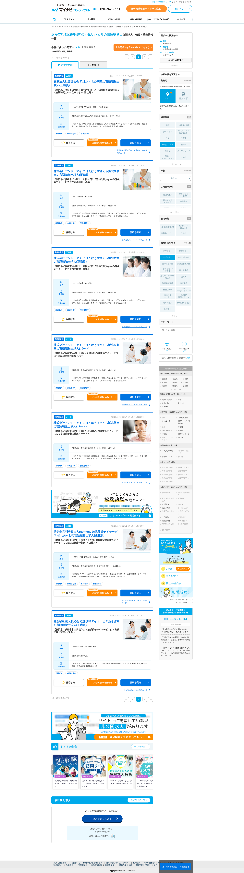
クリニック (167, 132)
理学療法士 (58, 865)
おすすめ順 (67, 65)
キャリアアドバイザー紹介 (159, 19)
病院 (167, 125)
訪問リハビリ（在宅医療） (183, 131)
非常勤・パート (167, 233)
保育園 (183, 138)
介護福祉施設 (183, 125)
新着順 (95, 65)
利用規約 (136, 863)
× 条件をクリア (176, 65)
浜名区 (126, 27)
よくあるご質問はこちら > (184, 602)
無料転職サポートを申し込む (146, 9)
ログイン (179, 9)
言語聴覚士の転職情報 (79, 27)
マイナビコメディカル (59, 27)
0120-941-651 (107, 9)
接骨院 (167, 151)
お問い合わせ (149, 863)
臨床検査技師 (96, 865)
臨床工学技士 (110, 865)
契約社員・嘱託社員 (183, 227)
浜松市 (118, 27)
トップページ (54, 19)
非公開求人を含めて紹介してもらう (133, 47)
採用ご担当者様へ (159, 2)
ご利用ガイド (68, 19)
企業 (167, 138)
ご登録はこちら (182, 569)
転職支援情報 (136, 19)
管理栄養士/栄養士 (143, 865)
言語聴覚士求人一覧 (98, 27)
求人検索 (91, 19)
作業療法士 (70, 865)
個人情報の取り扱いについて (118, 863)
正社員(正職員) (168, 227)
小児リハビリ (167, 144)
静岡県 (111, 27)
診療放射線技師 (125, 865)
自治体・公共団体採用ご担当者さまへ (87, 863)
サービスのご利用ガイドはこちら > (181, 599)
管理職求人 (167, 195)
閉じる (174, 164)
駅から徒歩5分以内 (183, 195)
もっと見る (174, 212)
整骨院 (183, 144)
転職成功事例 (113, 19)
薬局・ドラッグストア (167, 157)
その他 (183, 157)
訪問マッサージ (183, 151)
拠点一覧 (181, 19)
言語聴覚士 (83, 865)
